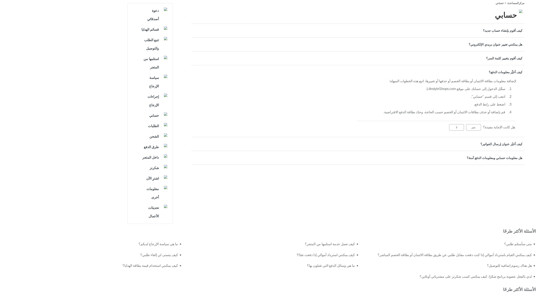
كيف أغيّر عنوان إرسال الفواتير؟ (501, 144)
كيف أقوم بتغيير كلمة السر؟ (504, 58)
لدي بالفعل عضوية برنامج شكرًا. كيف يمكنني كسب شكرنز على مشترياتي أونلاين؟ (476, 276)
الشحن (154, 136)
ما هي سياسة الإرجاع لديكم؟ (158, 244)
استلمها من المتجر (151, 63)
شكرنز (154, 168)
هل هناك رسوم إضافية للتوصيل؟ (509, 265)
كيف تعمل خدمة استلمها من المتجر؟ (330, 244)
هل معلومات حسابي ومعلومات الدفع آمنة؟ (494, 158)
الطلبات (153, 126)
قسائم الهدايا (150, 29)
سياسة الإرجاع (154, 82)
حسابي (500, 3)
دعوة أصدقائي (153, 15)
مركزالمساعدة (516, 3)
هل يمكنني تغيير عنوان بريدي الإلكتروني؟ (495, 44)
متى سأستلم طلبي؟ (518, 244)
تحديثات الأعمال (153, 212)
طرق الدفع (151, 147)
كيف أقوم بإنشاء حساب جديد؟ (502, 30)
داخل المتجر (150, 157)
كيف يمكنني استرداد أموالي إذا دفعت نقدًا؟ (326, 255)
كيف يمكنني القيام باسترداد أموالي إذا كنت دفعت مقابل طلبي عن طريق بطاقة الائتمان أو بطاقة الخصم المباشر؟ (455, 255)
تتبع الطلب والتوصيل (151, 44)
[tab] (358, 30)
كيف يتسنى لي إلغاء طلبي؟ (159, 255)
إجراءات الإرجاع (153, 101)
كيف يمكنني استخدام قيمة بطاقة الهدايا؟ (150, 265)
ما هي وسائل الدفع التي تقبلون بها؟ (331, 265)
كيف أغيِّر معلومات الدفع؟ (505, 72)
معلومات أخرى (153, 193)
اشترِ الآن (152, 178)
